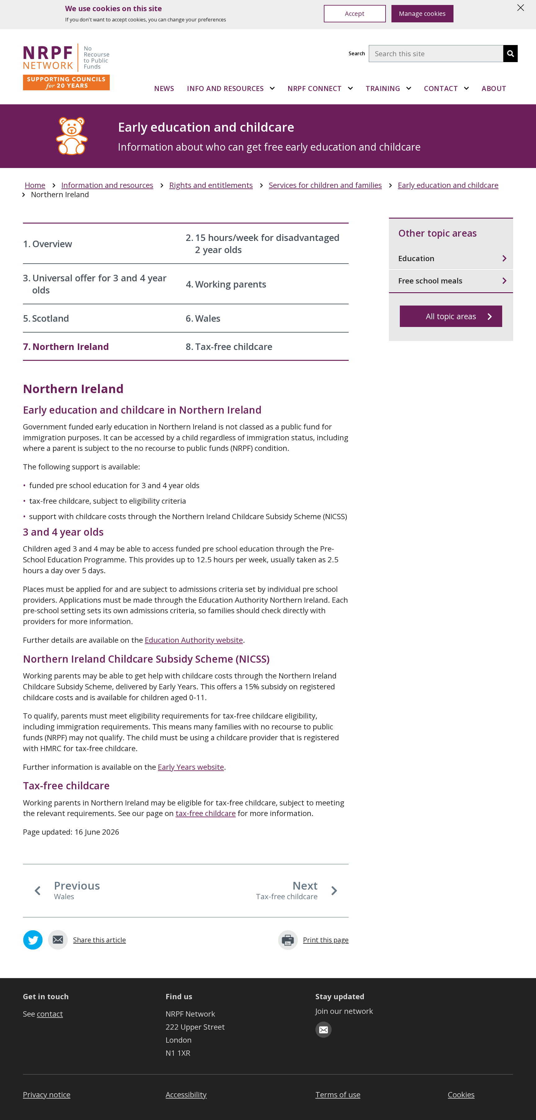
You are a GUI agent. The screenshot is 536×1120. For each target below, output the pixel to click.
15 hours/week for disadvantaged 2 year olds (263, 243)
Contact (441, 88)
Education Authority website (194, 640)
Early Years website (191, 767)
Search (357, 53)
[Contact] (466, 88)
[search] (510, 53)
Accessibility (186, 1094)
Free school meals (430, 280)
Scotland (46, 318)
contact (50, 1014)
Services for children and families (325, 185)
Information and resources (107, 185)
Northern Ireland (66, 346)
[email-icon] (323, 1030)
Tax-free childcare (229, 346)
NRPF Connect (315, 88)
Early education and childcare (448, 185)
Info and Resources (225, 88)
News (164, 88)
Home (35, 185)
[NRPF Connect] (350, 88)
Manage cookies (422, 13)
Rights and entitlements (211, 185)
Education (416, 258)
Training (383, 88)
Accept (354, 13)
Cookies (461, 1094)
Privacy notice (46, 1094)
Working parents (226, 284)
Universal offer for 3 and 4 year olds (95, 284)
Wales (203, 318)
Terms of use (337, 1094)
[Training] (408, 88)
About (494, 88)
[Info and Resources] (272, 88)
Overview (47, 244)
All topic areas (451, 316)
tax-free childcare (206, 813)
